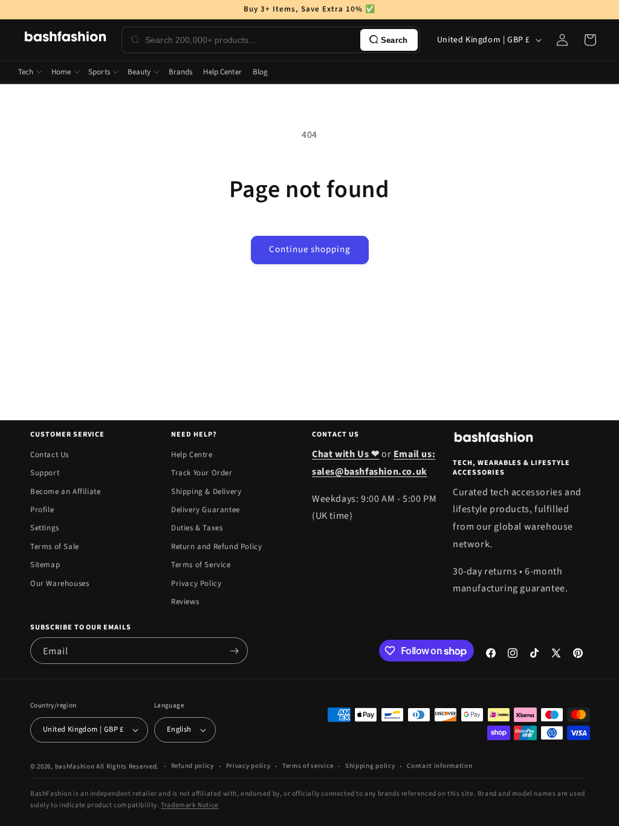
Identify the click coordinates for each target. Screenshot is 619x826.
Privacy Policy (196, 583)
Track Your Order (202, 472)
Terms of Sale (54, 546)
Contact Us (49, 454)
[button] (590, 40)
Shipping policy (370, 765)
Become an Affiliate (65, 491)
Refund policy (192, 765)
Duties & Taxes (196, 527)
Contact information (439, 765)
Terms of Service (201, 564)
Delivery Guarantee (205, 509)
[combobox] (250, 40)
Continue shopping (310, 249)
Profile (42, 509)
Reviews (185, 601)
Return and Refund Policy (216, 546)
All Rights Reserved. (127, 766)
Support (44, 472)
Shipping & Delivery (206, 491)
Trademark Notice (190, 805)
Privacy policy (248, 765)
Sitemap (45, 564)
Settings (44, 527)
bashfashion (75, 766)
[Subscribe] (234, 650)
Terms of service (307, 765)
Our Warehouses (59, 583)
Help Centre (192, 454)
